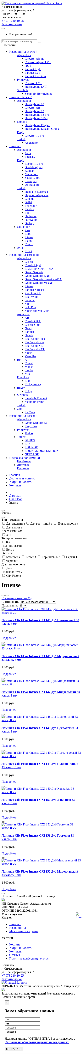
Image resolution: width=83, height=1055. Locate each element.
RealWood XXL (35, 349)
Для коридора (67, 523)
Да (8, 568)
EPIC (28, 443)
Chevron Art (32, 107)
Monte (29, 366)
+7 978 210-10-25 (13, 20)
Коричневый (51, 557)
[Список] (3, 595)
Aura (28, 153)
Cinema (29, 198)
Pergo (20, 132)
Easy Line (31, 426)
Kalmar (29, 170)
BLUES (30, 440)
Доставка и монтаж (22, 478)
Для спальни (15, 523)
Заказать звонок (12, 24)
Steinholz (22, 90)
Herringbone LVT (36, 86)
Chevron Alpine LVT (38, 62)
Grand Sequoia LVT (37, 422)
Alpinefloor (24, 55)
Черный (12, 561)
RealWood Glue (34, 342)
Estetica (29, 209)
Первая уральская (36, 191)
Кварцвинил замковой (24, 254)
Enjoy (28, 391)
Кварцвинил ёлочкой (23, 51)
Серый (71, 557)
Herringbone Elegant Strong (42, 128)
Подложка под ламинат (24, 457)
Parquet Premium (35, 76)
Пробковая (24, 461)
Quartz (29, 335)
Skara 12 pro (32, 177)
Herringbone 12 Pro (37, 114)
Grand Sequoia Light (37, 275)
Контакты (15, 485)
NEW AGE (32, 454)
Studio (29, 370)
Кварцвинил (17, 927)
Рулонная (23, 468)
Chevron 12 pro (34, 135)
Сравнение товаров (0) (16, 598)
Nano (28, 328)
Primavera (23, 79)
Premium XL (33, 293)
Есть (9, 549)
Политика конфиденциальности (30, 958)
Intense (29, 237)
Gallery (29, 223)
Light (28, 380)
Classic (29, 261)
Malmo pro (31, 174)
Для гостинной (41, 523)
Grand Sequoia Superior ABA (43, 279)
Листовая (23, 464)
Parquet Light (33, 69)
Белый (30, 557)
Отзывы (14, 955)
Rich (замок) (33, 384)
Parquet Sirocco (34, 289)
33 (8, 534)
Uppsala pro (32, 184)
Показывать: (10, 605)
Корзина (14, 944)
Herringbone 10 (34, 104)
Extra (28, 233)
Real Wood (31, 296)
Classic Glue (32, 324)
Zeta (19, 408)
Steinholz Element (36, 398)
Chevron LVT (33, 83)
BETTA (22, 359)
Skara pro (30, 181)
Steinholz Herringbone (38, 93)
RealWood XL (34, 345)
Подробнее (9, 638)
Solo (27, 303)
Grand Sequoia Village (39, 282)
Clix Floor (23, 226)
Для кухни (13, 527)
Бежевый (12, 557)
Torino (29, 433)
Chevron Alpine (34, 58)
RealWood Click (35, 338)
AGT (20, 247)
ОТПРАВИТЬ (13, 1049)
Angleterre (31, 142)
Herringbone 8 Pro (36, 118)
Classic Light (33, 265)
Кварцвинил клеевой (23, 415)
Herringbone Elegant (37, 125)
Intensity (30, 156)
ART (28, 317)
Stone (28, 352)
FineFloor (23, 377)
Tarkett (21, 139)
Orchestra (30, 216)
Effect (28, 251)
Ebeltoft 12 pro (34, 163)
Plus (27, 230)
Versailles (30, 356)
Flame (28, 240)
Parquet (29, 331)
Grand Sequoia (34, 272)
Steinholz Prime (34, 401)
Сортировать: (10, 601)
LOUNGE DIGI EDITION (42, 450)
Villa (27, 373)
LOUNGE (31, 447)
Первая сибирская (36, 195)
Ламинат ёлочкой (20, 97)
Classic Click (33, 321)
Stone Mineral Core (37, 310)
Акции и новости (20, 482)
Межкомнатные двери (23, 931)
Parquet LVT (33, 72)
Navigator (31, 219)
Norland (22, 121)
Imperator (30, 205)
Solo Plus (30, 307)
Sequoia (30, 300)
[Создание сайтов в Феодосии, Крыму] (3, 990)
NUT (28, 65)
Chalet (29, 363)
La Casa (30, 412)
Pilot (27, 212)
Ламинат (15, 146)
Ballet (28, 202)
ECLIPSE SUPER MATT (41, 268)
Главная (14, 475)
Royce (21, 387)
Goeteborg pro (33, 167)
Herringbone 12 (34, 111)
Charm (29, 244)
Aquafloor (23, 314)
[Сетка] (6, 595)
